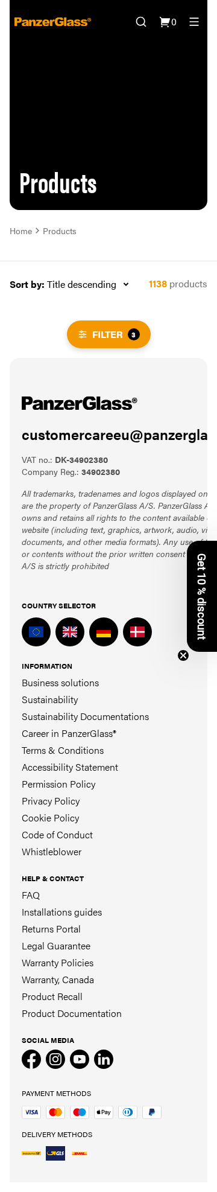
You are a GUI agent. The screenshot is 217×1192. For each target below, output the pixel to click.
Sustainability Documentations (85, 716)
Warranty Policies (57, 962)
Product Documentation (72, 1013)
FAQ (31, 895)
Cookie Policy (50, 817)
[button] (202, 596)
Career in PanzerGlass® (69, 733)
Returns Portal (51, 928)
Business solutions (60, 682)
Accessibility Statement (70, 767)
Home (21, 231)
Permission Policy (58, 784)
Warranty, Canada (58, 979)
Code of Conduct (57, 834)
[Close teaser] (183, 655)
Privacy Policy (51, 801)
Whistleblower (51, 851)
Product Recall (52, 996)
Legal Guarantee (56, 945)
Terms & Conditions (63, 750)
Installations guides (62, 912)
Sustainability (50, 699)
